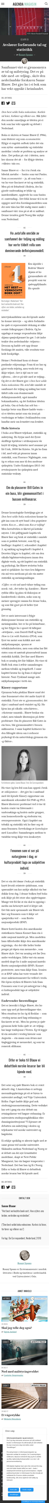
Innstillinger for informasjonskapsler (33, 1501)
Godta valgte (26, 1490)
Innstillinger (14, 1494)
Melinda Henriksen (12, 1419)
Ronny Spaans (26, 54)
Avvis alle (13, 1490)
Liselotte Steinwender (13, 1375)
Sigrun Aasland (10, 1332)
